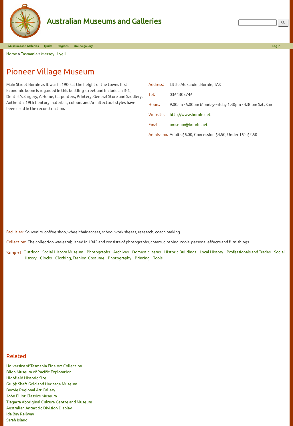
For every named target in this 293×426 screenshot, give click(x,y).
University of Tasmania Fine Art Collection (44, 365)
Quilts (48, 46)
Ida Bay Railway (20, 413)
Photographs (98, 251)
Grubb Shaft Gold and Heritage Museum (41, 383)
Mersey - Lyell (53, 53)
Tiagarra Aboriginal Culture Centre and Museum (49, 401)
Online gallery (83, 46)
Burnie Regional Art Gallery (30, 389)
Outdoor (31, 251)
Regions (63, 46)
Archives (121, 251)
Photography (119, 257)
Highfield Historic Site (26, 377)
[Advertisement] (75, 156)
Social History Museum (62, 251)
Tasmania (29, 53)
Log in (276, 46)
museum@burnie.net (189, 124)
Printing (142, 257)
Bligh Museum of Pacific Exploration (39, 371)
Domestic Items (146, 251)
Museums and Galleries (23, 46)
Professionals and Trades (249, 251)
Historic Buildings (180, 251)
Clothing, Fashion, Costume (79, 257)
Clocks (46, 257)
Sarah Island (16, 419)
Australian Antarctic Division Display (39, 407)
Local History (211, 251)
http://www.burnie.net (190, 114)
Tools (158, 257)
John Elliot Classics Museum (31, 395)
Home (11, 53)
